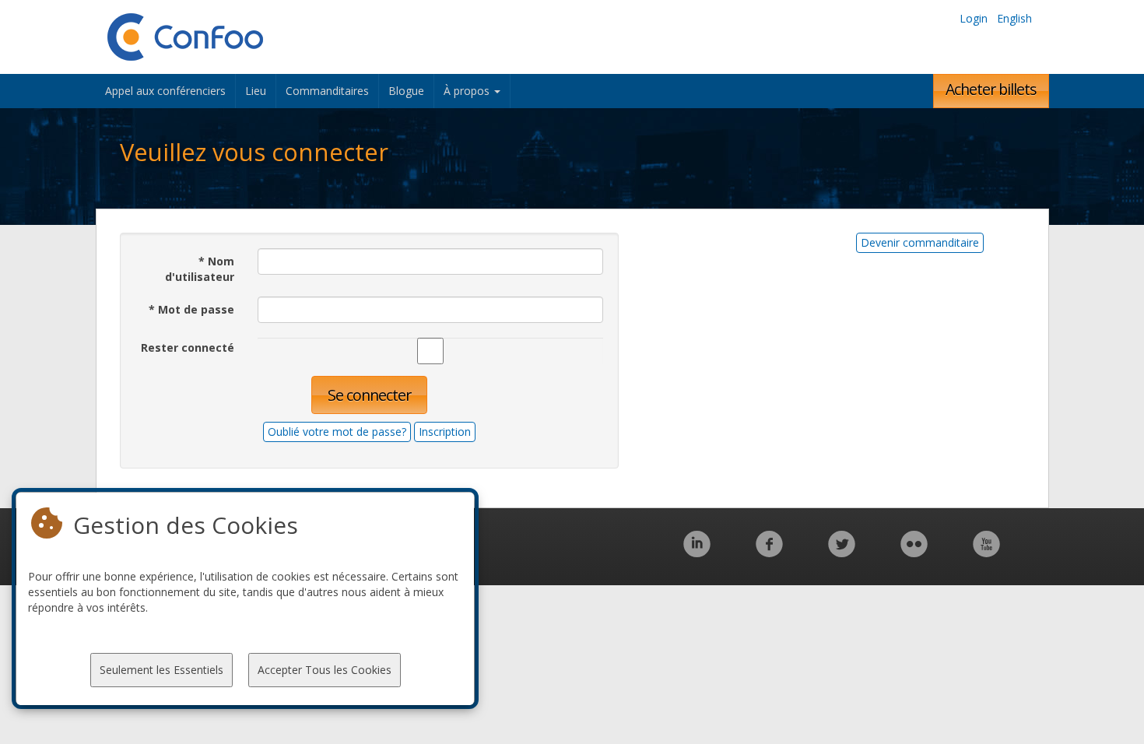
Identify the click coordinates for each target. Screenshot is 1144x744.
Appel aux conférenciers (165, 90)
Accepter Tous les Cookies (324, 669)
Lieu (255, 90)
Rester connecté (187, 347)
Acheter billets (991, 89)
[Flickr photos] (914, 552)
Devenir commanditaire (920, 242)
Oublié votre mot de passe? (337, 431)
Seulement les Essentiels (161, 669)
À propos (468, 90)
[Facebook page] (769, 552)
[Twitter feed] (841, 552)
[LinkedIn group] (697, 552)
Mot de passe (191, 309)
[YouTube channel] (986, 552)
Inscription (445, 431)
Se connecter (369, 394)
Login (974, 18)
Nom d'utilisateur (199, 269)
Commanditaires (327, 90)
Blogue (406, 90)
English (1014, 18)
